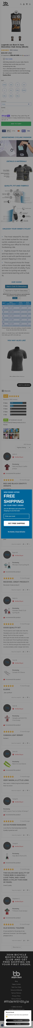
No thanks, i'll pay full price (16, 531)
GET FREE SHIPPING (16, 523)
